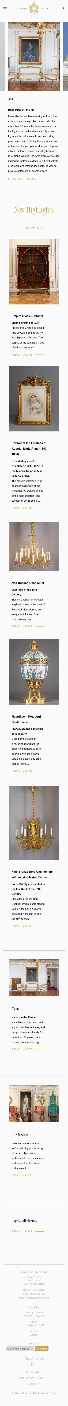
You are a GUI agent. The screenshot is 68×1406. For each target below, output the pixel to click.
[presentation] (34, 56)
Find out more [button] (22, 178)
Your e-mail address (18, 1349)
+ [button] (38, 1289)
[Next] (55, 57)
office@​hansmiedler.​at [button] (38, 1297)
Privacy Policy (34, 1378)
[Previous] (13, 57)
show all (34, 228)
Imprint (34, 1384)
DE (63, 8)
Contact (34, 1372)
